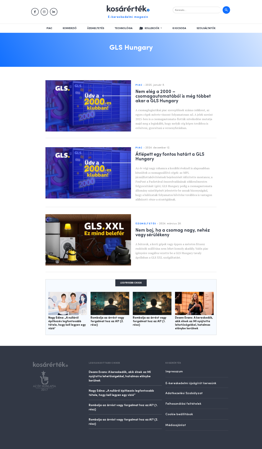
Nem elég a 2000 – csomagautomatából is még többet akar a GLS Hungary (173, 96)
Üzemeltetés (95, 28)
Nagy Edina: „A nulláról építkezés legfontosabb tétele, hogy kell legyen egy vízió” (121, 392)
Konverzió (70, 28)
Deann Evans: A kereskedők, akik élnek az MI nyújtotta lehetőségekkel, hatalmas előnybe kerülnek (120, 376)
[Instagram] (44, 12)
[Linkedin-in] (53, 12)
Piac (49, 28)
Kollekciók (152, 28)
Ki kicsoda (179, 28)
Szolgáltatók (206, 28)
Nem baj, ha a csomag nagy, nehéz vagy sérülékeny (172, 232)
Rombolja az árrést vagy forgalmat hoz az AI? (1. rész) (149, 321)
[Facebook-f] (35, 12)
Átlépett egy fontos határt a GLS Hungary (169, 156)
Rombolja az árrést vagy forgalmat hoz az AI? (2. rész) (107, 321)
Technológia (123, 28)
